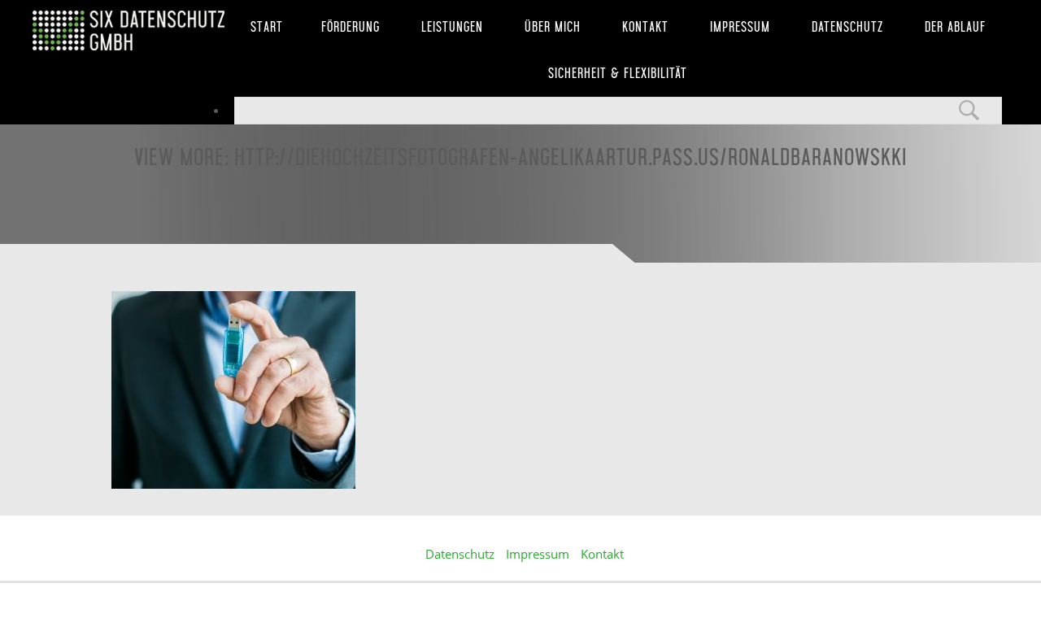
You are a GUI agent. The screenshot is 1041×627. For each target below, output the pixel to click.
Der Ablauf (955, 27)
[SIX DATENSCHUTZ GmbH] (130, 30)
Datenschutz (847, 27)
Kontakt (645, 27)
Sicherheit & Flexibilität (617, 73)
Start (266, 27)
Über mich (553, 27)
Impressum (740, 27)
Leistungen (452, 27)
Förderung (350, 27)
